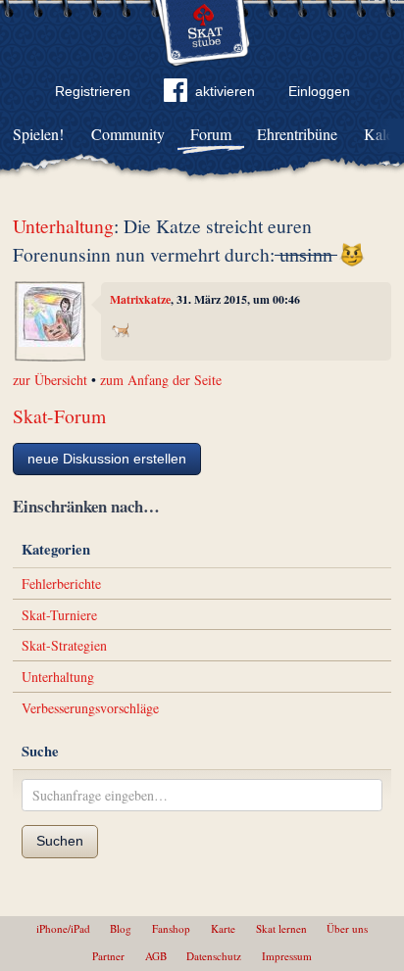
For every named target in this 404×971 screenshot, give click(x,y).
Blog (120, 928)
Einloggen (319, 91)
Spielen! (38, 133)
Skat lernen (281, 928)
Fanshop (171, 928)
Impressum (287, 955)
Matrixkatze (140, 299)
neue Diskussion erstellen (106, 458)
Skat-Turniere (59, 615)
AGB (156, 955)
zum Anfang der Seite (161, 379)
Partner (108, 955)
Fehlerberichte (61, 583)
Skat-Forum (59, 416)
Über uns (347, 928)
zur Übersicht (50, 379)
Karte (223, 928)
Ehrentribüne (297, 133)
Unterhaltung (63, 226)
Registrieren (92, 91)
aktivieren (225, 91)
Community (128, 133)
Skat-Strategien (64, 645)
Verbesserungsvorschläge (90, 708)
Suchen (59, 841)
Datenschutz (213, 955)
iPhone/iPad (63, 928)
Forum (210, 133)
